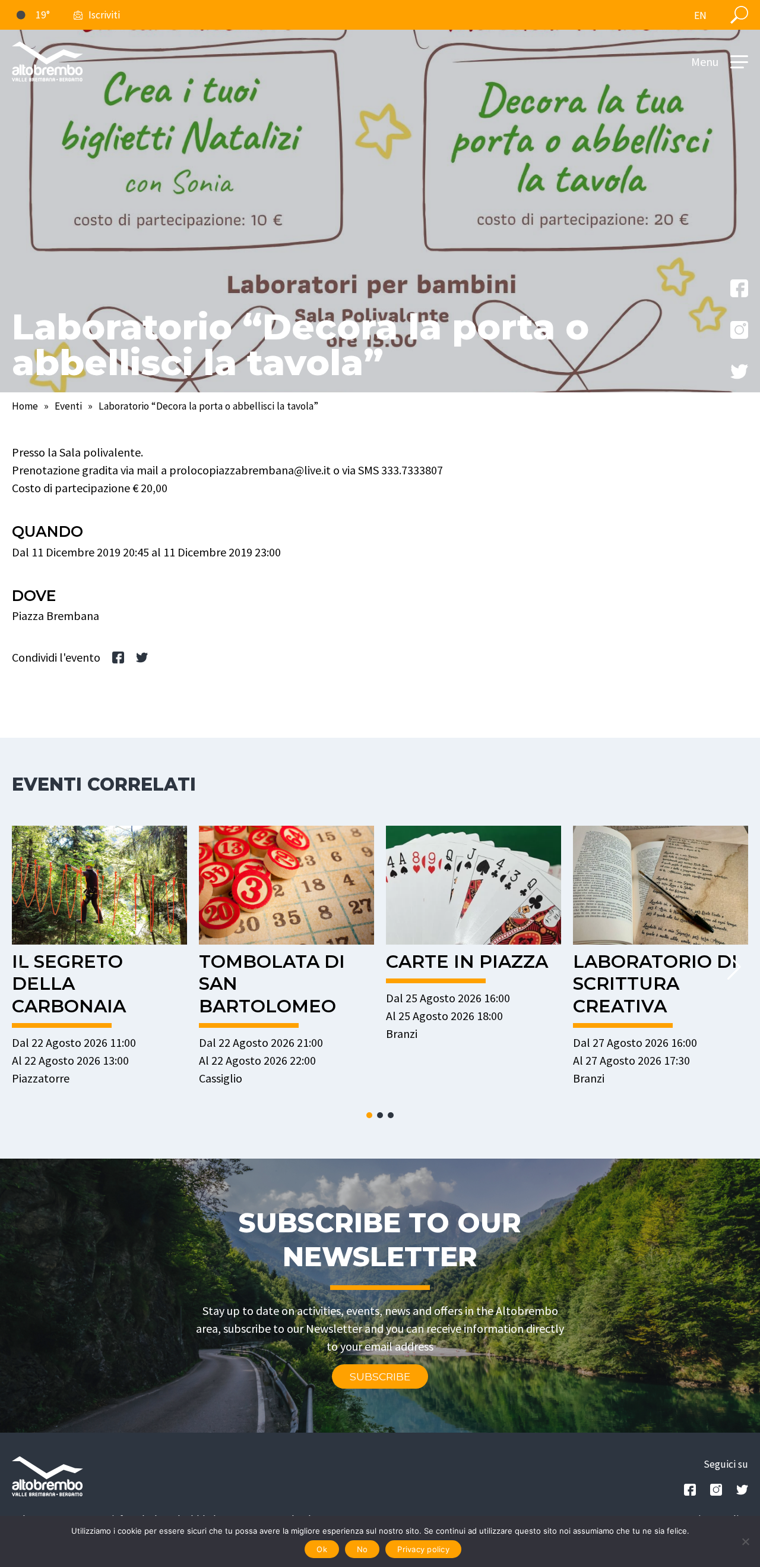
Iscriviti (104, 14)
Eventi (68, 406)
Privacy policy (423, 1549)
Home (25, 406)
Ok (321, 1549)
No (362, 1549)
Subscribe (380, 1376)
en (700, 15)
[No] (745, 1541)
